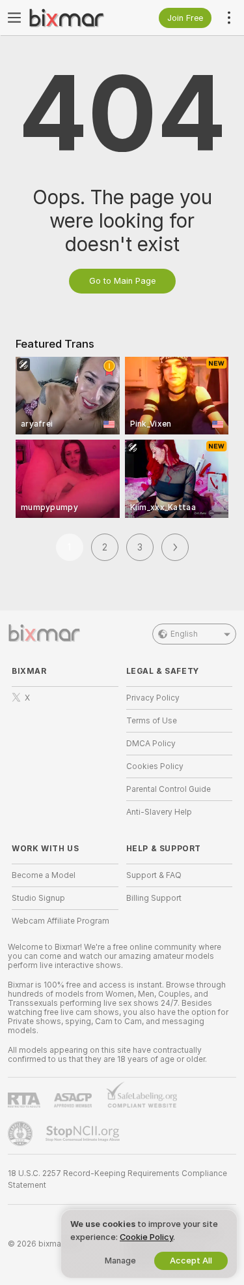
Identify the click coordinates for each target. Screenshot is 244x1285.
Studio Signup (38, 898)
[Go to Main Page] (75, 17)
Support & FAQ (154, 875)
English (184, 634)
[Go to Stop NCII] (84, 1133)
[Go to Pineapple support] (21, 1133)
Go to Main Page (122, 281)
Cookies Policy (154, 766)
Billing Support (154, 898)
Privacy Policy (153, 698)
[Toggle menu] (14, 17)
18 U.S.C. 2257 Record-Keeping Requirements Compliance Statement (117, 1179)
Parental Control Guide (168, 789)
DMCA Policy (151, 743)
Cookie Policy (146, 1237)
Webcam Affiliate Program (60, 921)
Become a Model (43, 875)
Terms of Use (151, 720)
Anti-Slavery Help (159, 812)
